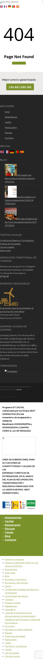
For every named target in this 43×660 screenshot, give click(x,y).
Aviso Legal (5, 250)
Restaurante (11, 127)
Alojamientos (11, 117)
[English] (2, 6)
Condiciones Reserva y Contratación (17, 240)
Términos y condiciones (16, 646)
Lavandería (10, 609)
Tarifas (8, 122)
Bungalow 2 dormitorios (16, 583)
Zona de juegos (12, 656)
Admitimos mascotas (14, 559)
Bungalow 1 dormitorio (16, 579)
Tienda (9, 532)
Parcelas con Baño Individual (18, 630)
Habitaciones (11, 606)
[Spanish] (18, 6)
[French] (6, 6)
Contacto (9, 138)
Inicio (7, 112)
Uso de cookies (7, 247)
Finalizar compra (12, 603)
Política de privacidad (15, 636)
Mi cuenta (9, 626)
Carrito (8, 586)
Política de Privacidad (10, 244)
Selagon (19, 389)
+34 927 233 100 (20, 86)
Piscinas (8, 133)
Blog (7, 536)
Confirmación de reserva (16, 596)
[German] (10, 6)
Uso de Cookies (12, 653)
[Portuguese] (14, 6)
